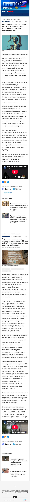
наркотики (13, 269)
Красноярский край (6, 54)
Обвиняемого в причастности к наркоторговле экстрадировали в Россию (18, 472)
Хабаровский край (6, 269)
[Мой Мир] (8, 182)
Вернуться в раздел (8, 192)
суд (26, 54)
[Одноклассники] (5, 182)
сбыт (23, 269)
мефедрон (18, 269)
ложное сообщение (15, 54)
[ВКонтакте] (3, 182)
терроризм (22, 54)
